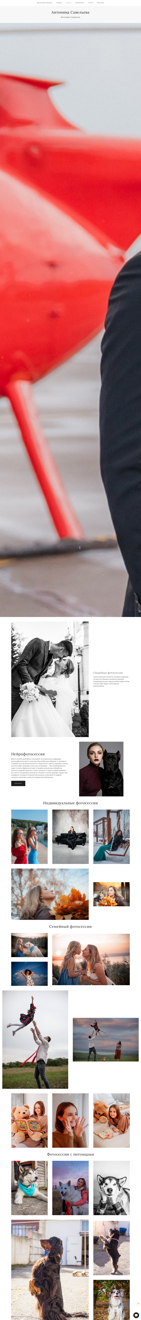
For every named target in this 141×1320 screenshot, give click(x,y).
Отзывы (59, 3)
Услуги (90, 3)
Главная (68, 3)
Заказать (18, 783)
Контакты (100, 3)
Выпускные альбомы (44, 3)
